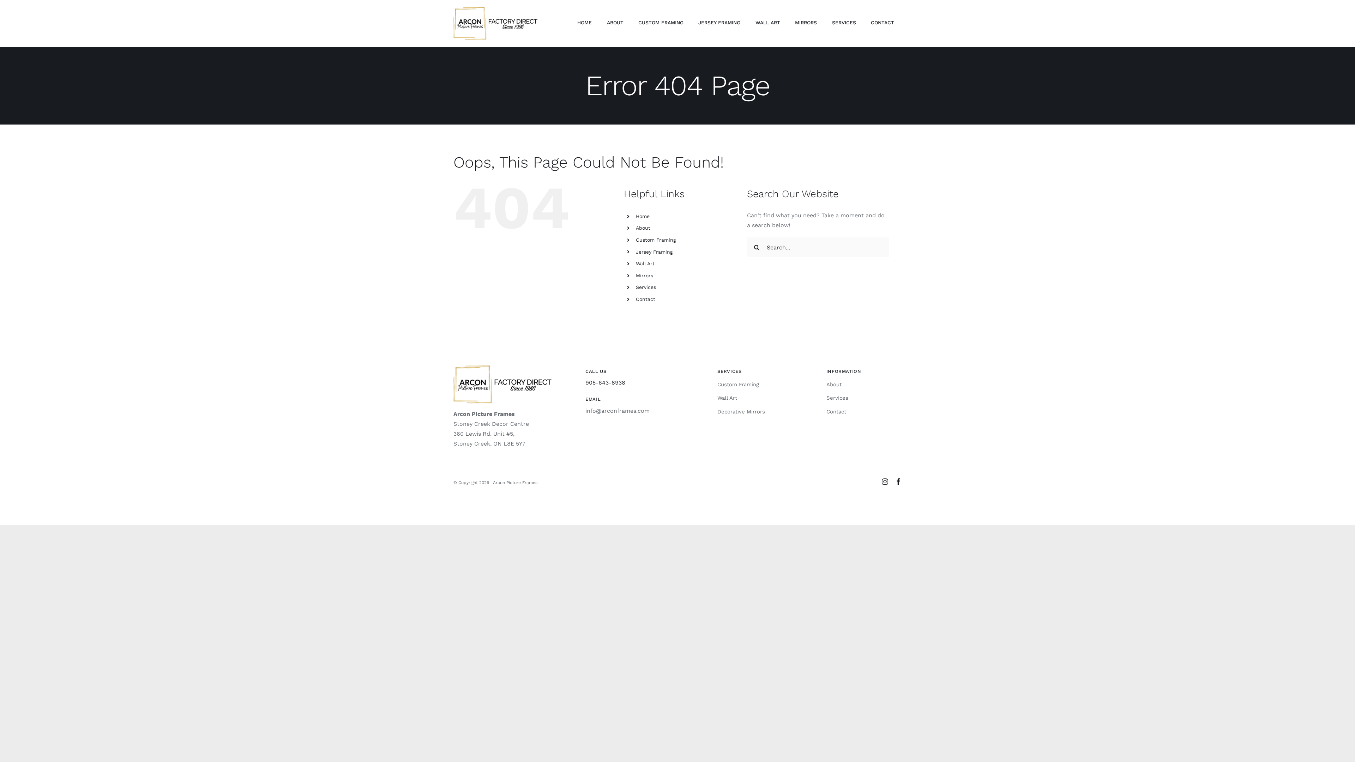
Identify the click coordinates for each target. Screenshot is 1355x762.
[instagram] (885, 481)
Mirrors (644, 275)
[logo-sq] (495, 9)
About (643, 228)
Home (643, 216)
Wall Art (645, 263)
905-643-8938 (605, 382)
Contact (645, 299)
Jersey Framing (654, 252)
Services (646, 287)
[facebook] (898, 481)
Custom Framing (656, 240)
